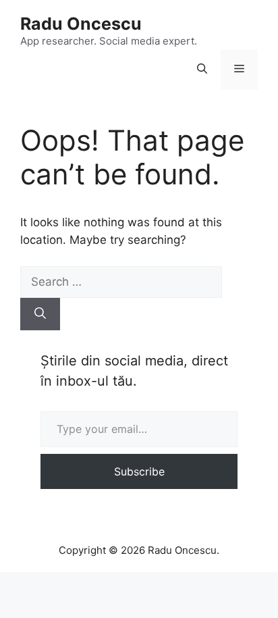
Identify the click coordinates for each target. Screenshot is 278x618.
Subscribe (139, 471)
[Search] (40, 314)
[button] (202, 69)
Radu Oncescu (81, 24)
